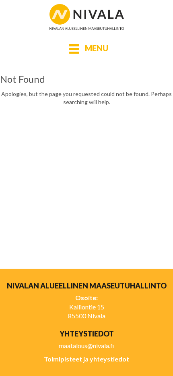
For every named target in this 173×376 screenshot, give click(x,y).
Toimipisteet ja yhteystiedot (86, 359)
